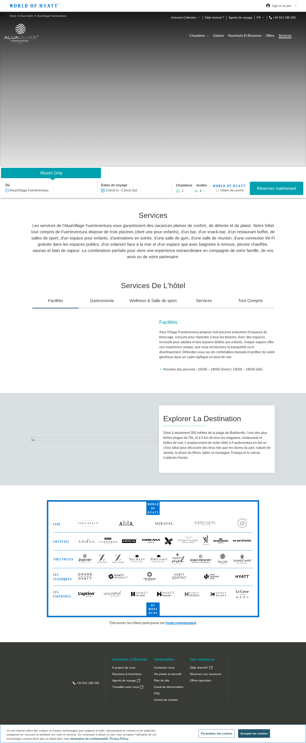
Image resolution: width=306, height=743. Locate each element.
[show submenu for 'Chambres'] (207, 35)
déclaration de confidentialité (89, 738)
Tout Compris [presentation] (250, 300)
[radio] (51, 173)
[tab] (55, 302)
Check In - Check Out (121, 190)
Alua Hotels (27, 16)
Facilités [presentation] (55, 300)
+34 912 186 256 (284, 17)
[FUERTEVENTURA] (21, 48)
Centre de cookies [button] (166, 699)
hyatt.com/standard (180, 623)
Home (13, 16)
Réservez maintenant (276, 188)
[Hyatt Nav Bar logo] (34, 6)
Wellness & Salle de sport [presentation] (153, 300)
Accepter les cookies (254, 733)
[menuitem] (129, 667)
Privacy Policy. (119, 738)
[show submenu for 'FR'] (263, 17)
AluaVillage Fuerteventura (51, 16)
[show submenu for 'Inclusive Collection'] (198, 17)
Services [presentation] (204, 300)
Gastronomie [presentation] (102, 300)
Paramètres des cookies (216, 733)
